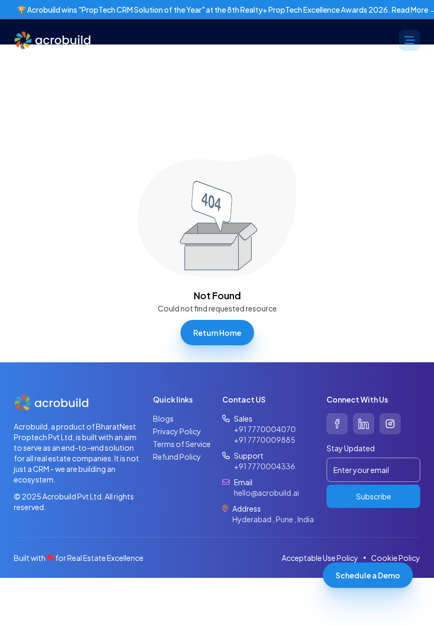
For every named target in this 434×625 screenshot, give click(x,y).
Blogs (163, 418)
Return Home (217, 332)
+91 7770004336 (264, 466)
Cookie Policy (395, 557)
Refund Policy (177, 456)
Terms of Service (182, 444)
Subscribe (373, 496)
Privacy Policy (177, 431)
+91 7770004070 (265, 429)
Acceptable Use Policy (320, 557)
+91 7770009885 (264, 439)
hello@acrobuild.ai (266, 492)
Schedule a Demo (368, 575)
